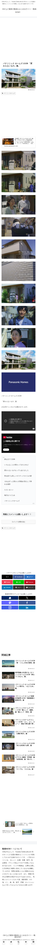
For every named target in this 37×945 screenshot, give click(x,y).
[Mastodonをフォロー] (10, 603)
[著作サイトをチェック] (10, 598)
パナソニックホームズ (9, 93)
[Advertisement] (18, 39)
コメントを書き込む (18, 522)
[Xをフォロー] (27, 598)
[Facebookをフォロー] (27, 603)
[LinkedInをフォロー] (27, 607)
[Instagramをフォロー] (10, 607)
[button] (18, 587)
